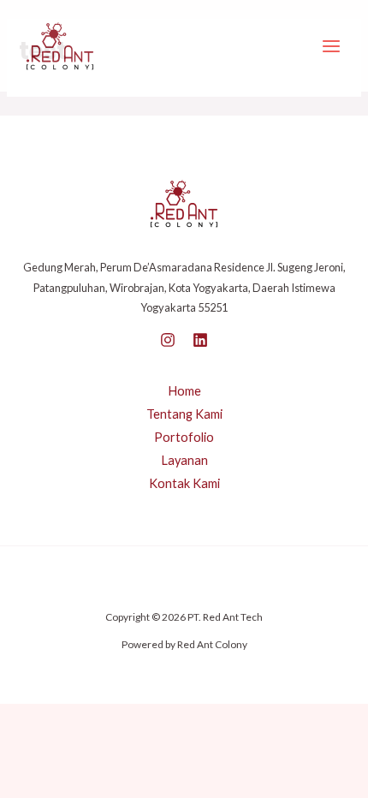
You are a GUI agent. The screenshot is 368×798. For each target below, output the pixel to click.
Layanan (184, 460)
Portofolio (184, 437)
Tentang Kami (184, 414)
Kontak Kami (184, 483)
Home (184, 391)
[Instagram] (167, 340)
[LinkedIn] (200, 340)
